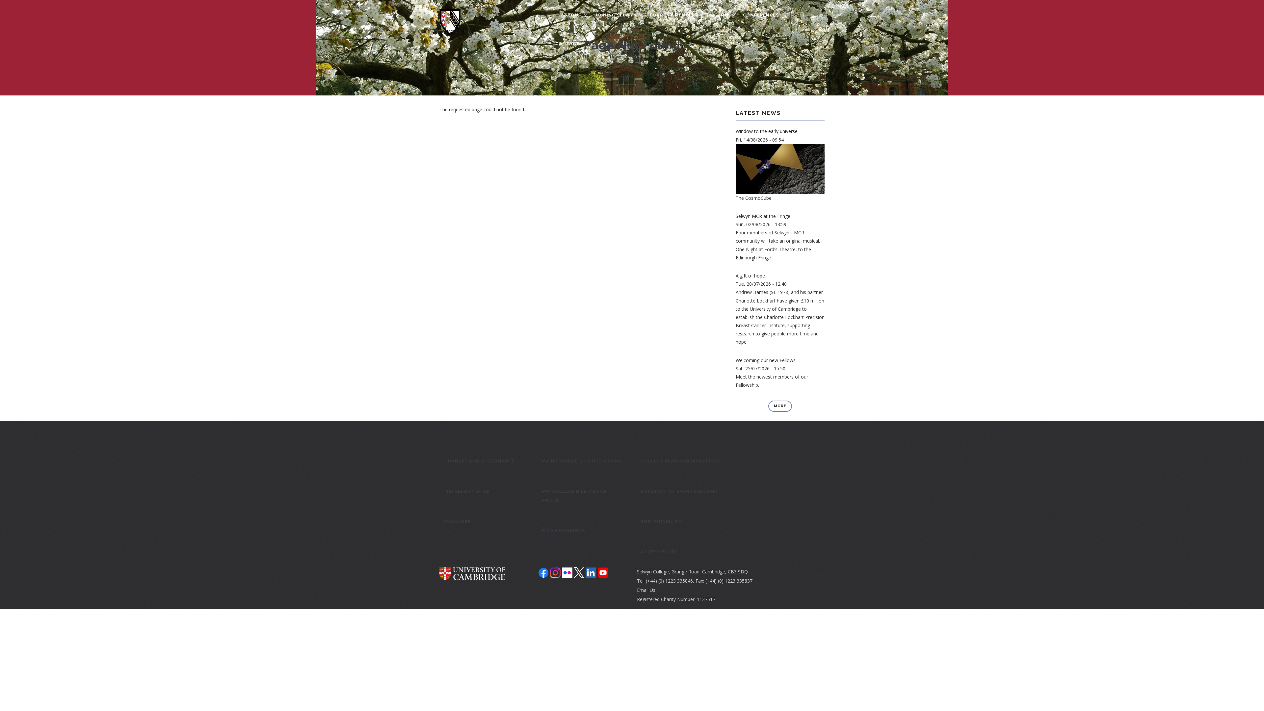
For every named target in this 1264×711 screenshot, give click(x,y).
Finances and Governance (478, 461)
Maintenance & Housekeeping (582, 461)
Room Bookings (563, 530)
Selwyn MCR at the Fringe (763, 216)
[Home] (450, 14)
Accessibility (659, 551)
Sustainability (661, 521)
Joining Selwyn (616, 15)
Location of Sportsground (679, 491)
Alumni (721, 15)
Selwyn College (455, 31)
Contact (568, 43)
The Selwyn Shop (466, 491)
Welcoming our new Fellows (766, 360)
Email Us (646, 590)
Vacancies (457, 521)
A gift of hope (750, 276)
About (573, 15)
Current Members (674, 15)
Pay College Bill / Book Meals (574, 496)
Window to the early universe (767, 131)
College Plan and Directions (681, 461)
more (780, 406)
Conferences (761, 15)
